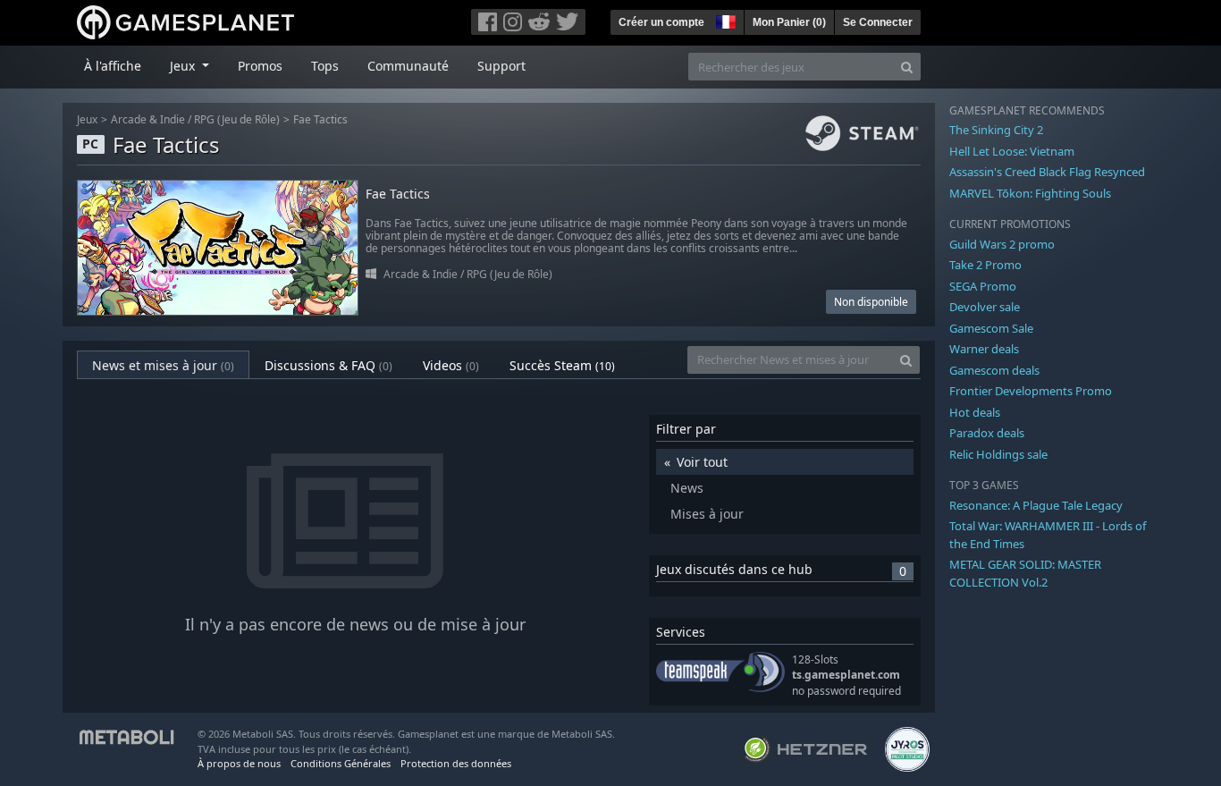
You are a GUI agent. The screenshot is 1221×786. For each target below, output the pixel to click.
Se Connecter (878, 22)
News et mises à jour (163, 365)
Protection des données (455, 763)
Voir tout (702, 461)
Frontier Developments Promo (1030, 391)
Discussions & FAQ (328, 365)
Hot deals (974, 412)
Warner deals (984, 349)
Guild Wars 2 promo (1002, 244)
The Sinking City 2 (996, 130)
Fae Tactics (320, 119)
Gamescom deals (994, 370)
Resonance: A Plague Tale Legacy (1036, 505)
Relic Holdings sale (998, 454)
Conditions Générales (341, 763)
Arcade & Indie (148, 119)
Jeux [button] (184, 65)
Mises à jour (707, 513)
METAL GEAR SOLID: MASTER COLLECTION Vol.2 (1025, 573)
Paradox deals (986, 433)
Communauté (408, 65)
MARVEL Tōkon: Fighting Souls (1030, 193)
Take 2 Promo (985, 265)
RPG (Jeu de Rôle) (237, 119)
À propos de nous (239, 763)
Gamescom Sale (991, 328)
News (686, 487)
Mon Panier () (789, 22)
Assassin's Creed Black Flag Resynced (1047, 172)
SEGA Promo (982, 286)
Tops (325, 65)
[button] (724, 20)
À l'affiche (112, 65)
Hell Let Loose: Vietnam (1011, 151)
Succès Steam (562, 365)
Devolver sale (984, 307)
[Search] (907, 66)
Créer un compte (661, 22)
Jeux (87, 119)
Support (501, 65)
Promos (260, 65)
